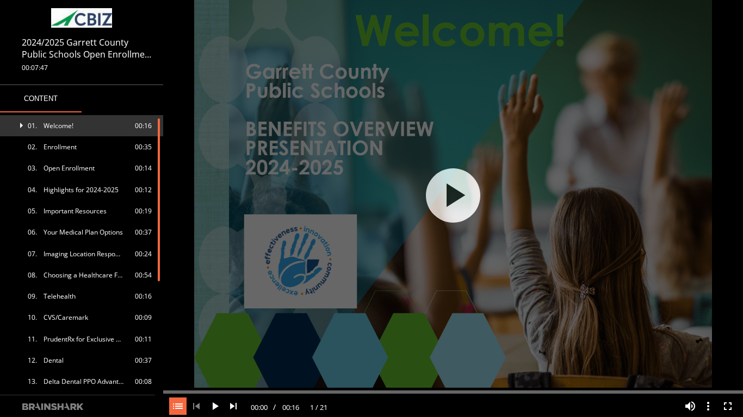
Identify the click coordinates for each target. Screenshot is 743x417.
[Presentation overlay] (453, 195)
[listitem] (82, 125)
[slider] (453, 391)
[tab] (41, 98)
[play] (453, 195)
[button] (82, 125)
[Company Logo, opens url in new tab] (81, 18)
